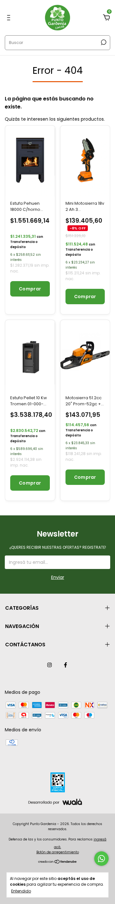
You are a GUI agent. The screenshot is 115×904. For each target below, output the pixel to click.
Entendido (21, 890)
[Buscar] (103, 42)
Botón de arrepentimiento (57, 852)
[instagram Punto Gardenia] (49, 665)
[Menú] (10, 18)
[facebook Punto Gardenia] (65, 665)
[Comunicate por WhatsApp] (101, 858)
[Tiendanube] (58, 862)
